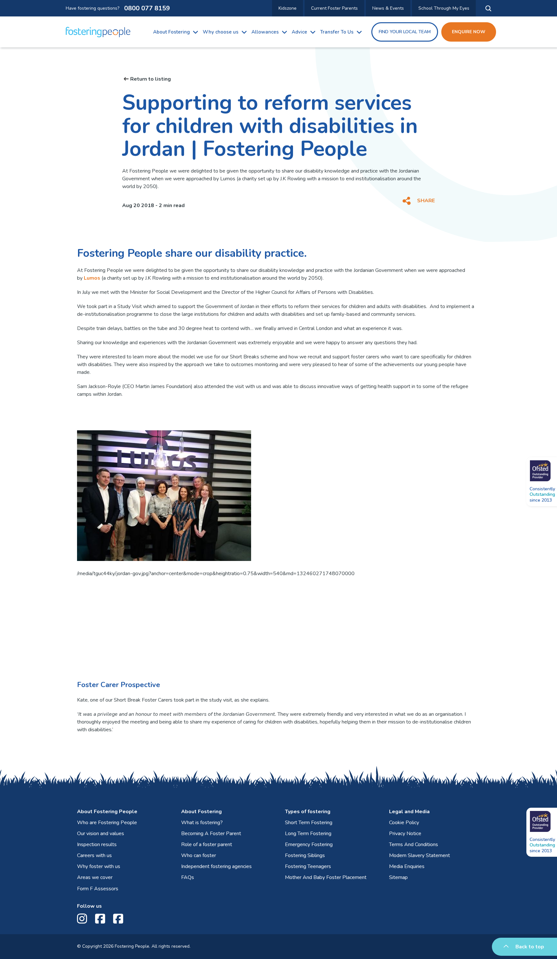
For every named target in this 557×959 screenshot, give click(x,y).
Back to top (529, 946)
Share (426, 200)
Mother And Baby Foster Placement (325, 877)
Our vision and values (100, 833)
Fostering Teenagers (308, 866)
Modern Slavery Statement (419, 855)
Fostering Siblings (305, 855)
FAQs (187, 877)
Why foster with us (98, 866)
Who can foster (198, 855)
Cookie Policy (404, 822)
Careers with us (94, 855)
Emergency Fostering (309, 844)
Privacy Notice (405, 833)
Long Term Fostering (308, 833)
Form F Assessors (97, 888)
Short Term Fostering (308, 822)
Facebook (101, 918)
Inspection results (97, 844)
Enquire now (468, 32)
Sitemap (398, 877)
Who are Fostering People (107, 822)
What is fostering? (202, 822)
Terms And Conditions (413, 844)
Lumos (92, 278)
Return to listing (150, 79)
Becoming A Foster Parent (211, 833)
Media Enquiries (407, 866)
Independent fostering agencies (216, 866)
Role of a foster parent (206, 844)
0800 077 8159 (147, 8)
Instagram (83, 918)
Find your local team (405, 32)
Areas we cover (94, 877)
